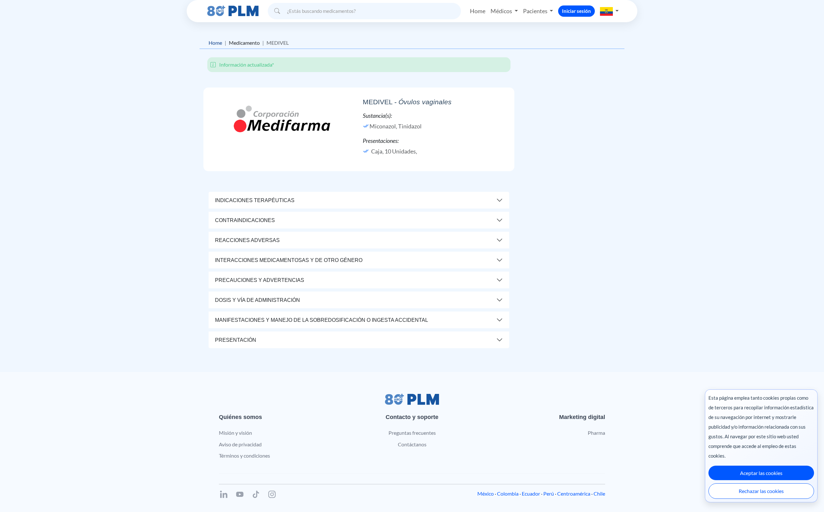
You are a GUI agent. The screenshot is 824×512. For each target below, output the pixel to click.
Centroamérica (573, 493)
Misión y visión (235, 433)
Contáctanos (412, 444)
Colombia (508, 493)
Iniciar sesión (576, 11)
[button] (609, 11)
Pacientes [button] (535, 10)
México (485, 493)
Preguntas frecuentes (412, 433)
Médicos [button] (502, 10)
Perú (548, 493)
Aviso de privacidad (240, 444)
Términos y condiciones (244, 455)
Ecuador (531, 493)
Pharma (596, 433)
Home (477, 10)
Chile (599, 493)
